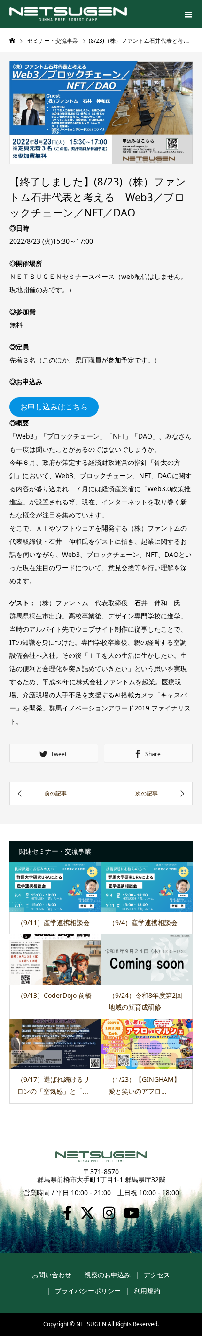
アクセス (157, 1274)
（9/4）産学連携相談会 (143, 922)
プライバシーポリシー (88, 1290)
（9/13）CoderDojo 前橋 (54, 995)
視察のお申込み (108, 1274)
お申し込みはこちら (54, 407)
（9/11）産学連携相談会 (53, 922)
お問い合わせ (51, 1274)
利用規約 (147, 1290)
